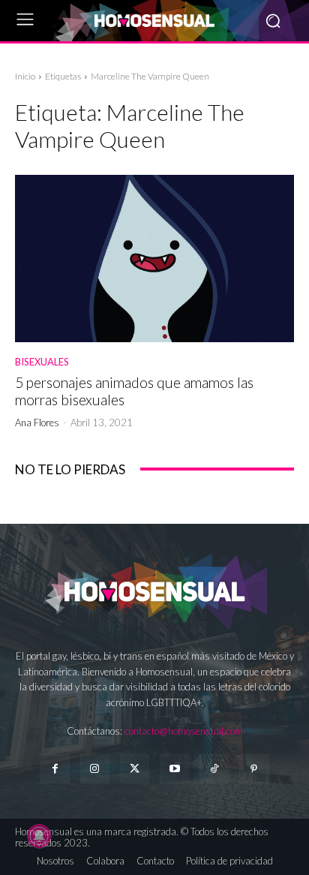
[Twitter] (134, 768)
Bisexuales (42, 362)
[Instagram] (95, 768)
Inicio (25, 76)
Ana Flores (37, 422)
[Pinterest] (253, 768)
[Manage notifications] (39, 836)
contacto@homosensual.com (183, 731)
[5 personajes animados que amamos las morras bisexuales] (154, 258)
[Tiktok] (214, 768)
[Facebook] (54, 768)
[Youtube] (174, 768)
